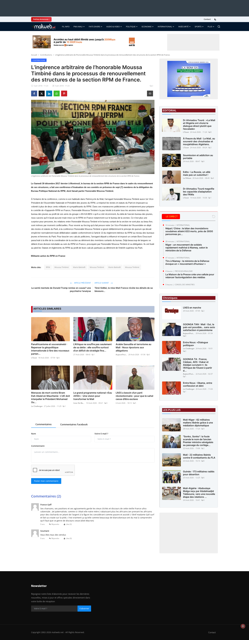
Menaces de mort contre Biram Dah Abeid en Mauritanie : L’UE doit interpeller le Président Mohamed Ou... (50, 397)
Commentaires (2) (46, 496)
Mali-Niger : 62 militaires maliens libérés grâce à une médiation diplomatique (198, 422)
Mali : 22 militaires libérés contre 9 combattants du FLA (199, 456)
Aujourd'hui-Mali (121, 354)
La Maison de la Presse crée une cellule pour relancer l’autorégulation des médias (189, 276)
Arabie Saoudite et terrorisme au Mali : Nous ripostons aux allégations (133, 347)
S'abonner (84, 608)
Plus (210, 26)
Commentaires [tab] (43, 424)
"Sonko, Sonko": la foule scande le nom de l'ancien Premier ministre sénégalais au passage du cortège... (198, 441)
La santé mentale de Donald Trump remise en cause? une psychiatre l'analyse (61, 289)
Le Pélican (187, 178)
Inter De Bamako (79, 403)
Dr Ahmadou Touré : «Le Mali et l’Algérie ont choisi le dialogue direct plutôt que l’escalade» (199, 124)
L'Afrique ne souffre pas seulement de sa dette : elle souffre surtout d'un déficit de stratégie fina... (92, 347)
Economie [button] (146, 26)
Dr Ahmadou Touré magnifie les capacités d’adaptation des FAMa (198, 191)
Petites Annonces (40, 19)
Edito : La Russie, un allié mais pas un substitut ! (196, 173)
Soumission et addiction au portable (198, 157)
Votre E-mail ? (101, 433)
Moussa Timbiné (61, 267)
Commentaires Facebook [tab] (74, 424)
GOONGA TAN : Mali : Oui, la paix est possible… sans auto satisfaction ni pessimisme (199, 327)
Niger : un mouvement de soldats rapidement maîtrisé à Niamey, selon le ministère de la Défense (186, 247)
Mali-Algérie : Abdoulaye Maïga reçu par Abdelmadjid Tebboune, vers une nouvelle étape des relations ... (199, 492)
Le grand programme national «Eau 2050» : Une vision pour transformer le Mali (92, 396)
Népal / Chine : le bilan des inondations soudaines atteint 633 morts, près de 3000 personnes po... (189, 231)
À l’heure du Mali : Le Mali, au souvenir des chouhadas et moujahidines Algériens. (199, 141)
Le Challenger (37, 406)
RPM (48, 267)
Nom (33, 433)
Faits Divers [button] (94, 26)
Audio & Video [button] (113, 26)
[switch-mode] (216, 19)
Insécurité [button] (183, 26)
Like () (69, 524)
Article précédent (82, 283)
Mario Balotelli (79, 267)
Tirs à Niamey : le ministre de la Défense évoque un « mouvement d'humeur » (187, 262)
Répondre (55, 524)
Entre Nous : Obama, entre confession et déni (197, 384)
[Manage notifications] (243, 626)
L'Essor (34, 358)
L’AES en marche (192, 307)
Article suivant (102, 283)
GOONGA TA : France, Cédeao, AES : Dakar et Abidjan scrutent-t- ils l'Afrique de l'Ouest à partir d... (197, 365)
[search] (218, 26)
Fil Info (65, 26)
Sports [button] (198, 26)
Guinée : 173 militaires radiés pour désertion (198, 473)
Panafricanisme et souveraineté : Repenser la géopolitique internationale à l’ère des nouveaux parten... (50, 349)
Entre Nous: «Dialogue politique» (195, 344)
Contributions (46, 55)
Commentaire (38, 446)
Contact (207, 19)
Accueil (34, 55)
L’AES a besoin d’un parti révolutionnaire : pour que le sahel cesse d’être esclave (134, 396)
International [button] (165, 26)
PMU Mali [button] (78, 26)
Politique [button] (130, 26)
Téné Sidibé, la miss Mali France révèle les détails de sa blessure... (124, 289)
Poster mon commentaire (46, 481)
